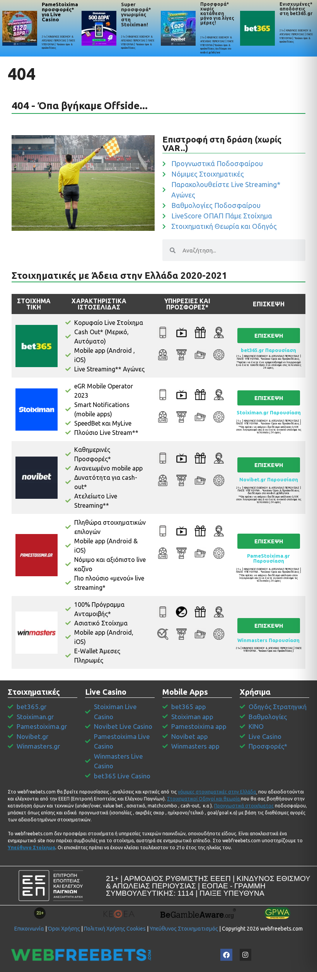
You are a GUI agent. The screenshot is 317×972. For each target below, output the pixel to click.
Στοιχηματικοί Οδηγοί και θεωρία (203, 798)
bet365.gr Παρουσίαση (268, 350)
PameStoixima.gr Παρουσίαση (268, 558)
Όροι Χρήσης (64, 929)
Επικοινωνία (29, 929)
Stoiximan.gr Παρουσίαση (269, 412)
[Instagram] (246, 955)
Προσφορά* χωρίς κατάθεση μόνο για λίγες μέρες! (217, 13)
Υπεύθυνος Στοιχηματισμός (184, 929)
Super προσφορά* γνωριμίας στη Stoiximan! (136, 14)
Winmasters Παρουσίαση (268, 640)
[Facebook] (226, 955)
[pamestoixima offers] (19, 28)
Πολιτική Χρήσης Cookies (115, 929)
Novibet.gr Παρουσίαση (268, 479)
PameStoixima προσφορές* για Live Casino (60, 12)
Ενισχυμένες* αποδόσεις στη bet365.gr (296, 9)
